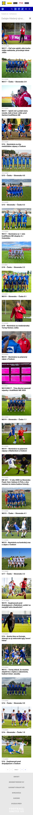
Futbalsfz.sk (4, 14)
